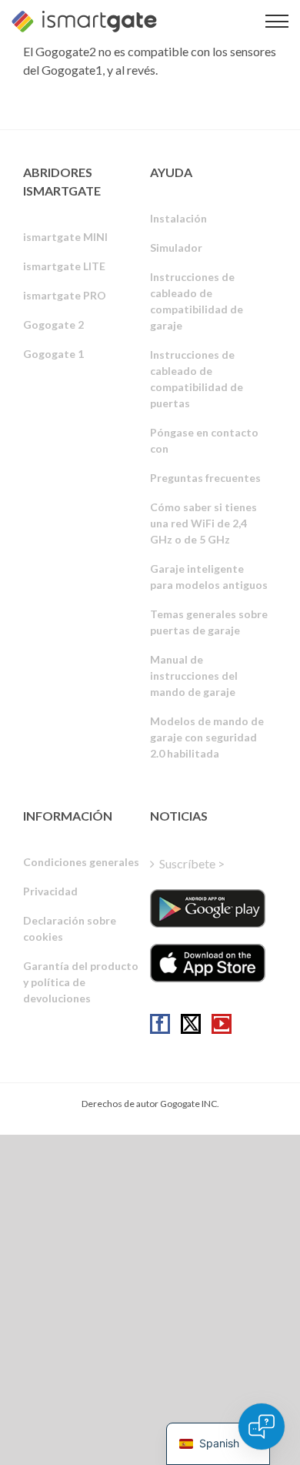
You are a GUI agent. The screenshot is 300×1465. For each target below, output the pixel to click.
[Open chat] (261, 1426)
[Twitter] (191, 1024)
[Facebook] (160, 1024)
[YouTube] (222, 1024)
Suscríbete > (192, 863)
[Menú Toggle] (277, 21)
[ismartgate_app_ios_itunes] (207, 963)
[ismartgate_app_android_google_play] (207, 908)
